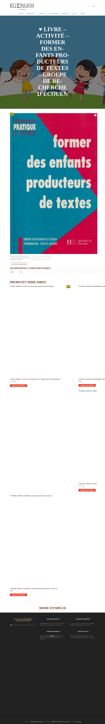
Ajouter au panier (18, 386)
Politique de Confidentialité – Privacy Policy (60, 721)
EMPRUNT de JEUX (31, 13)
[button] (95, 115)
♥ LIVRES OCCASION (54, 13)
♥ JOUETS (75, 13)
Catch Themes (78, 721)
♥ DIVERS (82, 13)
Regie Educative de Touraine (37, 721)
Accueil (21, 13)
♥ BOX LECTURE (65, 13)
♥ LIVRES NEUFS (42, 13)
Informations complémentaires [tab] (19, 264)
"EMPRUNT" (52, 636)
